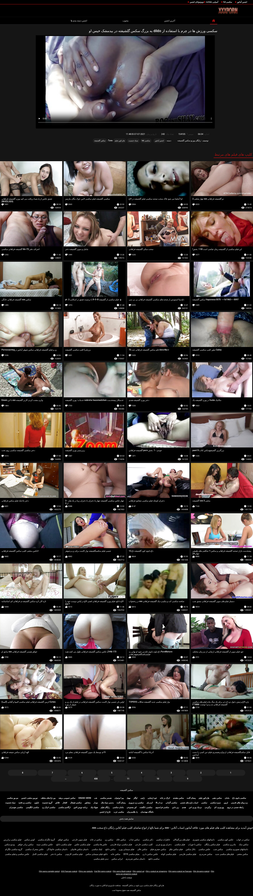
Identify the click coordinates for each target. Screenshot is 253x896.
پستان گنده (191, 798)
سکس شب (218, 849)
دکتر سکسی (148, 839)
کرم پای (150, 803)
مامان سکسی (118, 807)
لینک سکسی (97, 849)
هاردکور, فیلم (120, 141)
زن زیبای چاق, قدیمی (239, 803)
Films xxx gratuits (86, 871)
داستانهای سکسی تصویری (204, 839)
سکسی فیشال (76, 803)
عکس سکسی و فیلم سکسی (17, 854)
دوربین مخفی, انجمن (29, 798)
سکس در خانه (96, 839)
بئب (95, 798)
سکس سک (243, 844)
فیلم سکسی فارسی (187, 854)
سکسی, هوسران (16, 807)
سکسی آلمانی (171, 803)
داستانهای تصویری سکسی (237, 849)
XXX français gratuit (69, 871)
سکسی (204, 803)
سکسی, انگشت (146, 807)
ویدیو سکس (10, 844)
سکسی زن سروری (136, 803)
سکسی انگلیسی (32, 807)
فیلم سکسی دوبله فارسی (121, 844)
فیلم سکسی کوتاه (168, 854)
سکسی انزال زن (48, 807)
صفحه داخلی (126, 877)
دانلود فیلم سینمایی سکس (97, 854)
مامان (227, 798)
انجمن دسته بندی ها (79, 20)
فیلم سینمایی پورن (126, 849)
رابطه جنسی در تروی (235, 807)
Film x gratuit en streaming (156, 871)
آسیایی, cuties (212, 2)
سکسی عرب (119, 812)
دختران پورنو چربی (164, 844)
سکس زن (109, 839)
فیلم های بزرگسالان (181, 839)
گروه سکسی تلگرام (13, 849)
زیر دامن (175, 807)
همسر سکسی (106, 798)
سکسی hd (227, 2)
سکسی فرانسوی (162, 807)
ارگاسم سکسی (64, 807)
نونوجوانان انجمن (197, 2)
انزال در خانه (165, 798)
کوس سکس (29, 839)
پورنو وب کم (219, 807)
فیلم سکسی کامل (40, 854)
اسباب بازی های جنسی (189, 803)
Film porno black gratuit (122, 871)
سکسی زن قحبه (24, 803)
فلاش (57, 803)
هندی (184, 807)
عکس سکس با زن (150, 854)
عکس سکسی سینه (44, 844)
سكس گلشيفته (99, 141)
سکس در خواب (242, 839)
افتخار (65, 803)
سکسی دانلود (154, 859)
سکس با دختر (56, 854)
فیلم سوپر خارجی (79, 839)
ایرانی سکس (117, 859)
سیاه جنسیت (133, 141)
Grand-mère (84, 798)
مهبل (129, 798)
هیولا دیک (94, 807)
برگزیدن (208, 807)
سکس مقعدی (178, 798)
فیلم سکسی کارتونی (74, 854)
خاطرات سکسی (163, 839)
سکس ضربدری (205, 854)
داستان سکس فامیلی (79, 849)
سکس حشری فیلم (158, 849)
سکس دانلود (110, 849)
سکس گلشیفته (126, 790)
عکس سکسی (204, 849)
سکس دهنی (217, 798)
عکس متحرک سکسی (34, 849)
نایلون (36, 803)
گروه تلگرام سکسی (46, 839)
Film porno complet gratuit (49, 871)
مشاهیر (88, 803)
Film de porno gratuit (201, 871)
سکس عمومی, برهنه (67, 798)
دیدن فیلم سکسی (101, 859)
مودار (96, 803)
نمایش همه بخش (126, 819)
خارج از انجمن (105, 812)
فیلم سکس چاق (176, 849)
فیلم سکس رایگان (212, 844)
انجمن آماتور (242, 2)
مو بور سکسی (12, 798)
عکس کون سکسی (225, 839)
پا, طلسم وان (132, 812)
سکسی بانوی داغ (239, 798)
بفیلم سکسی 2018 (131, 854)
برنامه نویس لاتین (80, 807)
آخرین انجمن (169, 20)
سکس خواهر (63, 839)
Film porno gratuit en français (180, 871)
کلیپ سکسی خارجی (144, 844)
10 (158, 779)
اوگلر (135, 798)
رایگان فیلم (105, 807)
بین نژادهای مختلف (48, 798)
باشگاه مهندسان (147, 812)
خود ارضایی (152, 798)
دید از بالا (159, 803)
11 (128, 779)
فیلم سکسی (180, 844)
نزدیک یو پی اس (195, 807)
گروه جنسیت (47, 803)
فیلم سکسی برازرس (12, 839)
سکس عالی (142, 849)
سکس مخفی (242, 854)
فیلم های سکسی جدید (224, 854)
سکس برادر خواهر (26, 844)
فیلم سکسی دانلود (63, 844)
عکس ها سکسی (100, 844)
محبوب (126, 20)
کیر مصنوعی (132, 807)
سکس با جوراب (194, 844)
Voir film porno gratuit (102, 871)
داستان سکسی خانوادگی (57, 849)
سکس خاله (121, 839)
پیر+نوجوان (119, 798)
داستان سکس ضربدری (135, 859)
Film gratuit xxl (138, 871)
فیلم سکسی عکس (82, 844)
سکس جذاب (134, 839)
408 (96, 779)
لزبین (226, 803)
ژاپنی (142, 798)
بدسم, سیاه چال (107, 803)
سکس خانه (115, 854)
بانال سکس (190, 849)
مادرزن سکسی (229, 844)
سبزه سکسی (215, 803)
